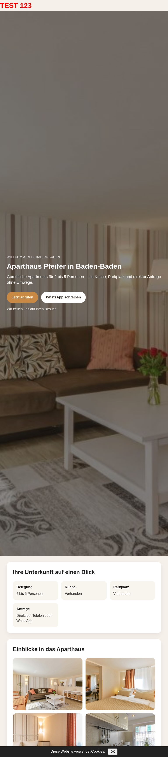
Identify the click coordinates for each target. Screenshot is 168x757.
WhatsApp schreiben (63, 297)
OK (113, 751)
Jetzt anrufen (22, 297)
